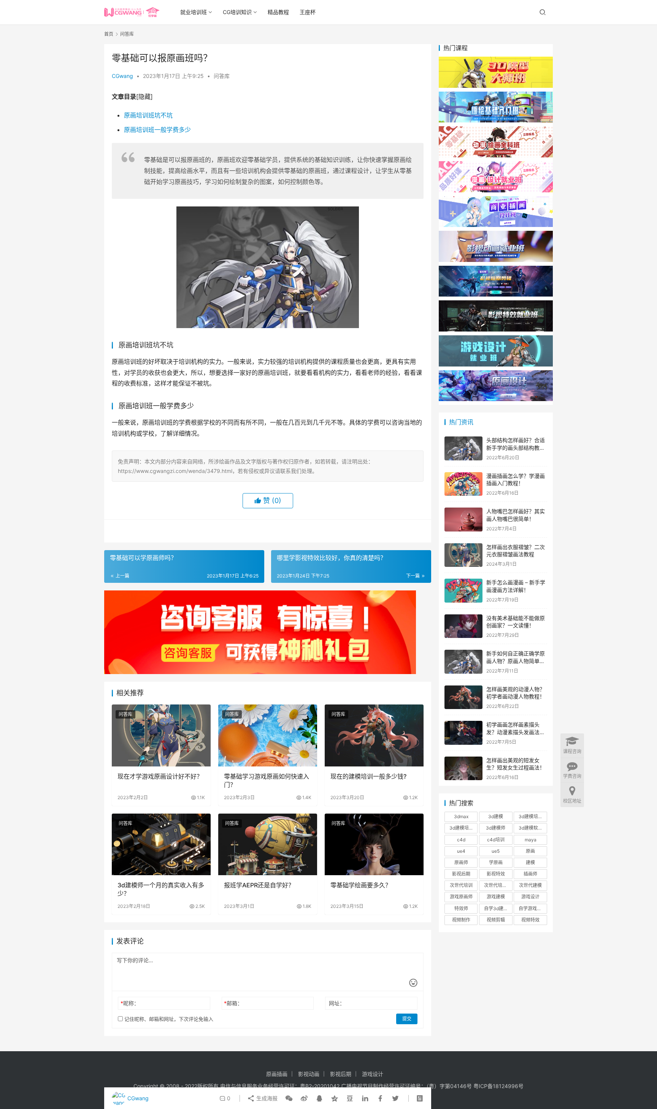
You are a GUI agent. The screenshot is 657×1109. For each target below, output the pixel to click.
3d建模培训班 (463, 828)
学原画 (496, 862)
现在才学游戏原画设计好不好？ (160, 776)
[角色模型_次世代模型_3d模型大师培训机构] (496, 60)
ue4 (461, 851)
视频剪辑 (496, 920)
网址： (337, 1003)
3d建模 (495, 816)
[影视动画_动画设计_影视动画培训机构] (496, 234)
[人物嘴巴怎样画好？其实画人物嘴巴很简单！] (463, 519)
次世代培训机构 (498, 885)
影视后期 (461, 874)
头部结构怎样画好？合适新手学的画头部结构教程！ (515, 447)
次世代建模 (530, 885)
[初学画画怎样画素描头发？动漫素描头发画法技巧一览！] (463, 733)
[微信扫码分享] (289, 1098)
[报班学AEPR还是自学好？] (267, 844)
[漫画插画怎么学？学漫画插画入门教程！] (463, 484)
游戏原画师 (461, 897)
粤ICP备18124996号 (498, 1086)
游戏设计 (530, 897)
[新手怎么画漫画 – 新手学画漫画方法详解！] (463, 591)
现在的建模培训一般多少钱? (368, 776)
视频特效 (530, 920)
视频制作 (461, 920)
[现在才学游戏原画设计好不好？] (161, 735)
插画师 (530, 874)
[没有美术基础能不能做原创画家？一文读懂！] (463, 626)
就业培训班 (193, 12)
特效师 (461, 908)
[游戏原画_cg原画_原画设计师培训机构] (496, 374)
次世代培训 (461, 885)
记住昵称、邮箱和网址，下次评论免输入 (168, 1019)
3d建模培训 (531, 816)
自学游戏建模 (532, 908)
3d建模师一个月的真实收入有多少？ (160, 889)
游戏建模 (496, 897)
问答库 (222, 76)
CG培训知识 (237, 12)
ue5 (496, 851)
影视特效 (496, 874)
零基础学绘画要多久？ (360, 885)
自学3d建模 (496, 908)
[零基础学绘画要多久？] (374, 844)
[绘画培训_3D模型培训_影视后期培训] (496, 95)
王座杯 (308, 12)
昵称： (130, 1003)
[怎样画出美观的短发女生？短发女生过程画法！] (463, 769)
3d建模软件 (531, 828)
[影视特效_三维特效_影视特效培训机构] (496, 304)
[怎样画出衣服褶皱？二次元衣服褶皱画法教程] (463, 555)
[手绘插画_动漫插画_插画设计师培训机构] (496, 200)
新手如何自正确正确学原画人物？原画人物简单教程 (515, 660)
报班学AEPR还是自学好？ (259, 885)
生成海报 (266, 1098)
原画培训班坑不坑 (148, 115)
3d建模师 (495, 828)
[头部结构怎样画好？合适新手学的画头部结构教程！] (463, 448)
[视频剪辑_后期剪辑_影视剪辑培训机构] (496, 269)
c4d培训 (496, 839)
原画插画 (276, 1074)
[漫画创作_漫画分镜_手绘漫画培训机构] (496, 165)
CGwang (122, 76)
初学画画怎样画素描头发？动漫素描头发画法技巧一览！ (515, 732)
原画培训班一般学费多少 (157, 129)
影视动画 (308, 1074)
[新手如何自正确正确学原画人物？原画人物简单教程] (463, 662)
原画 (530, 851)
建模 (530, 862)
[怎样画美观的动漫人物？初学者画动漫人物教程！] (463, 697)
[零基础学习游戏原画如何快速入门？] (267, 735)
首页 (108, 34)
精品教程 (278, 12)
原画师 (461, 862)
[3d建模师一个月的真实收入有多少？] (161, 844)
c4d (461, 839)
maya (530, 839)
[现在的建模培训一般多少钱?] (374, 735)
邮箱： (233, 1003)
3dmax (461, 816)
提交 (406, 1019)
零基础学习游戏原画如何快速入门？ (266, 781)
